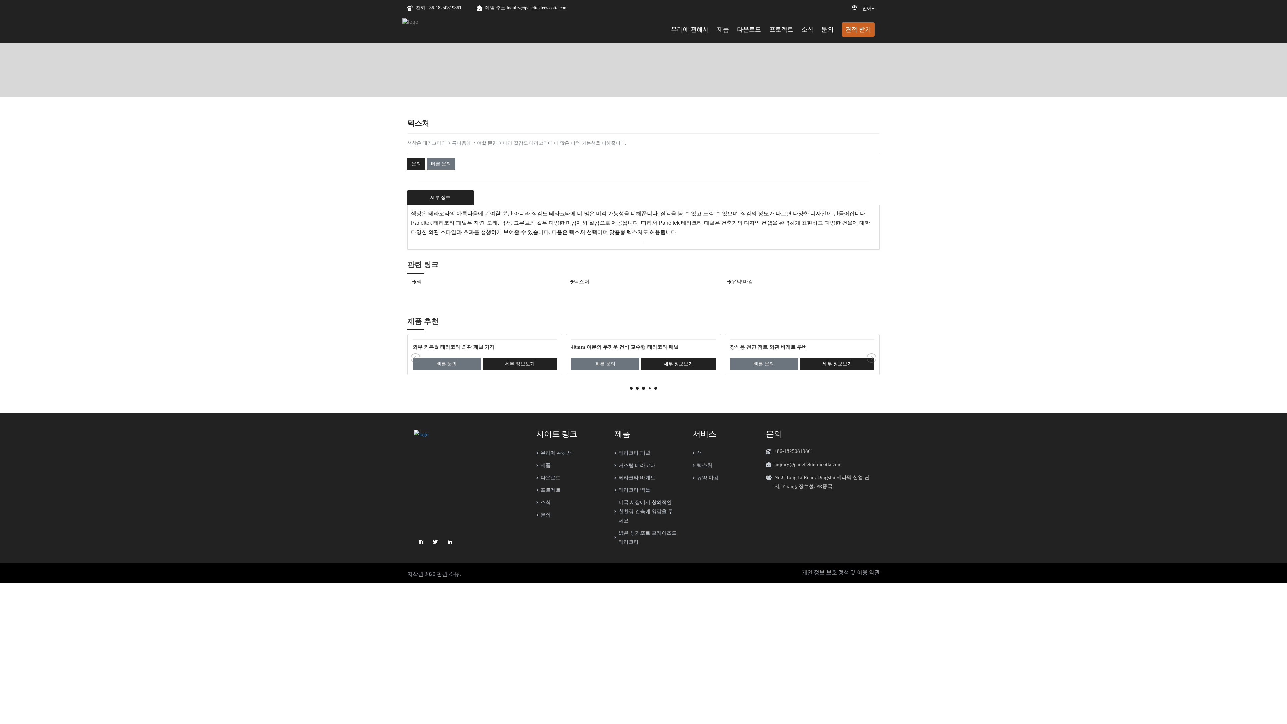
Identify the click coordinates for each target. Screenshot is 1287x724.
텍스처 (581, 281)
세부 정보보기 (520, 363)
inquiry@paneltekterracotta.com (537, 7)
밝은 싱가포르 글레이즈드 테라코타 (648, 537)
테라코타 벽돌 (634, 490)
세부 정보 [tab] (440, 197)
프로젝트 (781, 29)
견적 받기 (858, 29)
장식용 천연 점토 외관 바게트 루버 (768, 347)
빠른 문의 (441, 163)
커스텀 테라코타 (637, 465)
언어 (867, 8)
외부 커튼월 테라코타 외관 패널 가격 (454, 347)
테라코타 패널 (634, 453)
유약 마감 (742, 281)
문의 (827, 29)
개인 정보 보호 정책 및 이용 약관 (841, 572)
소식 (807, 29)
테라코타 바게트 (637, 477)
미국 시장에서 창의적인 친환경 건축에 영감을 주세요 (646, 511)
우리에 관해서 (690, 29)
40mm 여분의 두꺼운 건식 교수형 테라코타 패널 (625, 347)
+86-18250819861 (444, 7)
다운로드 (749, 29)
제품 (723, 29)
